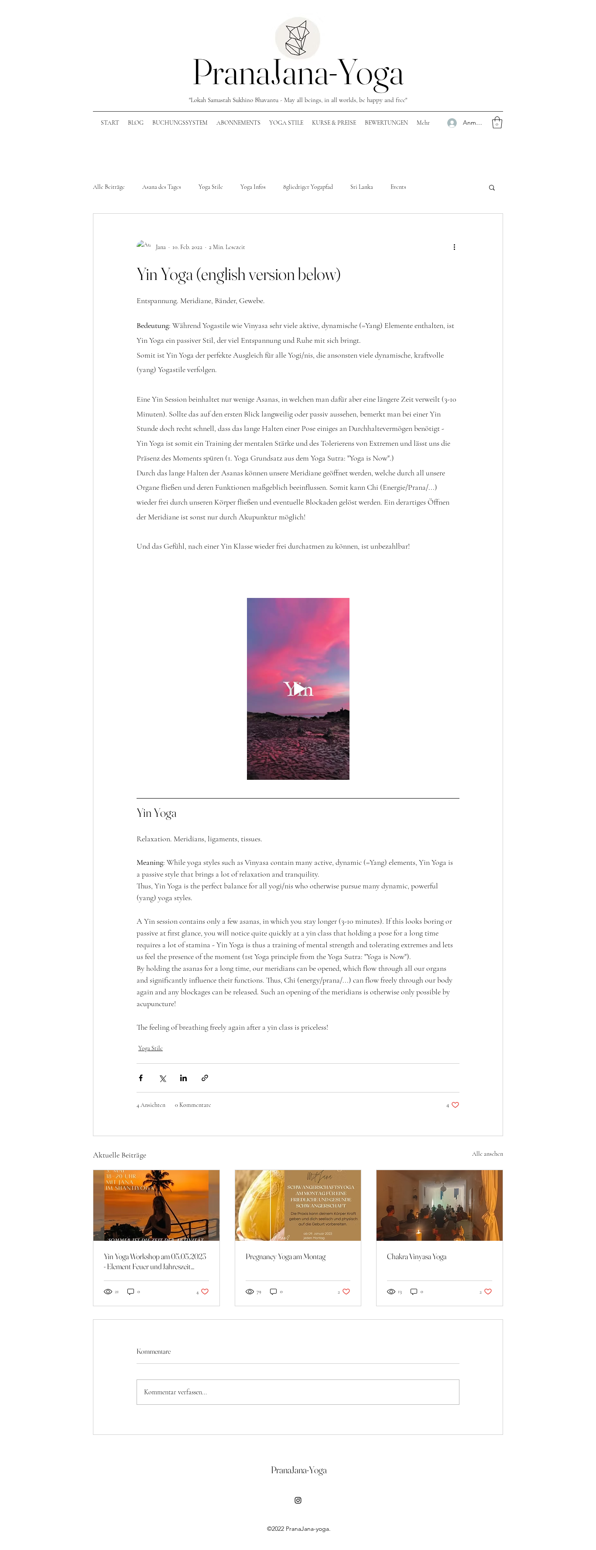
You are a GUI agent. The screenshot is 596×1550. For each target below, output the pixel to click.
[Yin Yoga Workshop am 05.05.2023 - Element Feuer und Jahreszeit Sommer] (156, 1205)
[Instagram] (298, 1500)
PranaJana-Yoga (298, 71)
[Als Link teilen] (205, 1078)
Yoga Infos (253, 187)
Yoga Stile (211, 187)
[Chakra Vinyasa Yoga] (440, 1205)
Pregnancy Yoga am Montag (285, 1256)
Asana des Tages (161, 187)
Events (398, 187)
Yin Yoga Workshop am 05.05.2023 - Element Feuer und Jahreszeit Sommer (155, 1261)
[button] (497, 122)
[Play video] (298, 688)
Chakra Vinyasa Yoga (416, 1256)
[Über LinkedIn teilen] (183, 1078)
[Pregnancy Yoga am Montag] (298, 1205)
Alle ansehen (487, 1153)
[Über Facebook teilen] (141, 1078)
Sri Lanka (361, 187)
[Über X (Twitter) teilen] (162, 1078)
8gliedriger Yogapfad (308, 187)
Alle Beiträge (109, 187)
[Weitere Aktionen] (454, 247)
